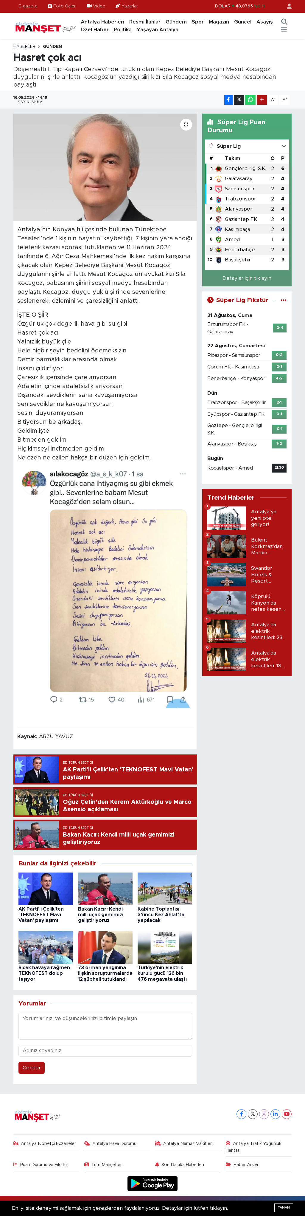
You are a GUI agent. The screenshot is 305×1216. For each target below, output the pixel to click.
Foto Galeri (65, 6)
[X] (253, 1114)
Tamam (284, 1207)
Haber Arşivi (246, 1164)
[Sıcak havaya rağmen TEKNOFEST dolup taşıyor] (45, 947)
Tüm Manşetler (106, 1164)
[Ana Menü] (284, 30)
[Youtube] (287, 1114)
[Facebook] (241, 1114)
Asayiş (264, 21)
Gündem (176, 21)
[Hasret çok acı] (105, 167)
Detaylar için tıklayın (246, 278)
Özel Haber (95, 29)
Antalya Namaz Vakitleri (188, 1143)
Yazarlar (130, 6)
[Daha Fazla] (262, 100)
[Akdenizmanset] (45, 25)
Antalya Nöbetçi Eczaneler (48, 1143)
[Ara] (284, 22)
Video (99, 6)
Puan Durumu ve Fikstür (44, 1164)
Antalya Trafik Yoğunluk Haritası (253, 1146)
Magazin (219, 21)
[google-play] (152, 1183)
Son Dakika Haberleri (182, 1164)
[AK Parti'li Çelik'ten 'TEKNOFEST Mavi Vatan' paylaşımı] (45, 888)
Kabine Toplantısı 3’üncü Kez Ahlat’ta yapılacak (161, 915)
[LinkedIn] (275, 1114)
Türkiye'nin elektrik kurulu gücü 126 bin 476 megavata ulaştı (162, 973)
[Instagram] (264, 1114)
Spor (198, 21)
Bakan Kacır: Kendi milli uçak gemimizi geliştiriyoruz (100, 915)
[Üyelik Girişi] (287, 6)
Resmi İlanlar (145, 21)
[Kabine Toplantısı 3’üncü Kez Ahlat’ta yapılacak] (165, 888)
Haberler (24, 47)
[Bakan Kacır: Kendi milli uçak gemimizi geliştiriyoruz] (105, 888)
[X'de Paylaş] (239, 100)
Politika (123, 29)
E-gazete (28, 6)
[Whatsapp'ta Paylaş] (250, 100)
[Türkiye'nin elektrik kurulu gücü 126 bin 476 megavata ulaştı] (165, 947)
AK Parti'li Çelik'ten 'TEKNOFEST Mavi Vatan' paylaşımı (41, 915)
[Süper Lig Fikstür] (284, 300)
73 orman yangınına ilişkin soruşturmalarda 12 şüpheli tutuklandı (105, 973)
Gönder (32, 1067)
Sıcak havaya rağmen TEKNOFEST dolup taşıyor (44, 973)
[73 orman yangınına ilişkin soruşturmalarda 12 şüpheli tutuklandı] (105, 947)
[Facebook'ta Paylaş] (228, 100)
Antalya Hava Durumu (114, 1143)
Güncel (242, 21)
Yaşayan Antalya (157, 29)
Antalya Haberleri (102, 21)
